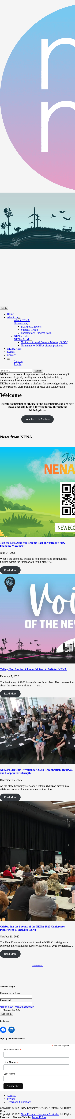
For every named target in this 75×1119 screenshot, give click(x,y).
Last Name (9, 1073)
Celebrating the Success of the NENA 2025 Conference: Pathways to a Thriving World (32, 928)
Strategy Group (29, 329)
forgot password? (24, 1006)
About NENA (22, 320)
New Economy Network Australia (40, 1114)
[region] (37, 249)
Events (10, 351)
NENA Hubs (21, 336)
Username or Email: (11, 993)
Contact (11, 354)
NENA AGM (21, 339)
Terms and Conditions (19, 1101)
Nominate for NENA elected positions (42, 345)
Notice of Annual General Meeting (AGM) (44, 342)
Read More (10, 570)
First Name (10, 1062)
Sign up (18, 361)
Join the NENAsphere (37, 419)
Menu (4, 308)
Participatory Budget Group (36, 332)
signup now (6, 1006)
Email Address (12, 1049)
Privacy (11, 1098)
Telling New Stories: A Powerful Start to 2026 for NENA (33, 669)
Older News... (37, 965)
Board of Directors (31, 326)
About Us (12, 317)
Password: (5, 1000)
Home (10, 313)
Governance (20, 323)
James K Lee (39, 1117)
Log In (17, 364)
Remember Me (11, 1010)
